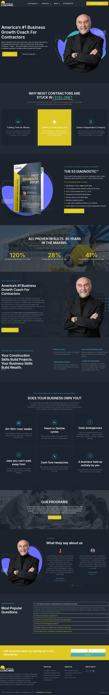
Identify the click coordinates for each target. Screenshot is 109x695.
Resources (45, 3)
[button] (70, 585)
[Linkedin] (93, 671)
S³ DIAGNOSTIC (68, 3)
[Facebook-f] (86, 671)
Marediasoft (48, 692)
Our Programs (32, 3)
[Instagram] (90, 671)
